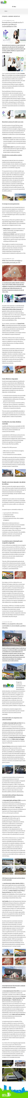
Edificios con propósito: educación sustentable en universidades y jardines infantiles (14, 626)
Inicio (6, 11)
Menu (15, 6)
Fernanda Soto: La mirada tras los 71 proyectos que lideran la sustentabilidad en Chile (13, 24)
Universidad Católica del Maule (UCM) (11, 800)
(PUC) (13, 723)
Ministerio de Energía (10, 596)
